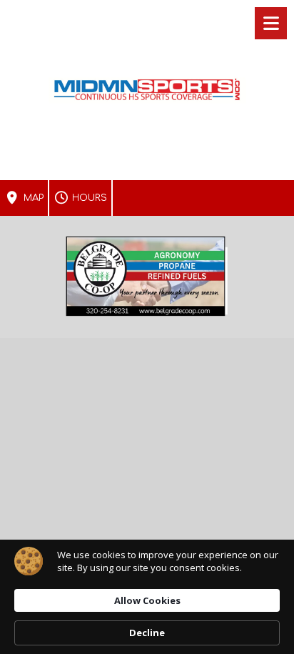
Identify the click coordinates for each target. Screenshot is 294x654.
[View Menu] (271, 23)
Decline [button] (147, 632)
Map (32, 198)
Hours (88, 198)
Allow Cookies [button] (147, 600)
